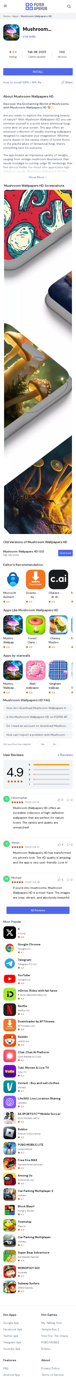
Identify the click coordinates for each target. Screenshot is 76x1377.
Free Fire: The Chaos (54, 1336)
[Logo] (36, 6)
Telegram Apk (12, 1342)
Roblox (45, 1349)
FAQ (5, 1368)
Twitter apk (10, 1336)
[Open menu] (5, 6)
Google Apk (11, 1323)
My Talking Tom (51, 1323)
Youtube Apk (11, 1349)
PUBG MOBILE (50, 1342)
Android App (11, 1375)
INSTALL (38, 72)
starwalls (29, 36)
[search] (69, 6)
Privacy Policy (50, 1368)
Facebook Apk (12, 1329)
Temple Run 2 (50, 1329)
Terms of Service (52, 1375)
